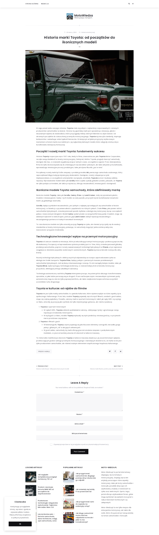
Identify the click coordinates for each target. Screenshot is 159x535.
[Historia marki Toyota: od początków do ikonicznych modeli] (79, 86)
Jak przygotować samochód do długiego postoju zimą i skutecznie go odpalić (86, 476)
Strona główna (31, 4)
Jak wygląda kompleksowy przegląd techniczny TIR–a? (47, 477)
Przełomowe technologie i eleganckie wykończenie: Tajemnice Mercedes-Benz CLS (48, 504)
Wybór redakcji (44, 351)
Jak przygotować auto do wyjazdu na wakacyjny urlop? (85, 504)
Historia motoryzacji (88, 32)
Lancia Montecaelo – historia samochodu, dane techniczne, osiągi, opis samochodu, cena (47, 517)
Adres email (79, 424)
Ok (20, 524)
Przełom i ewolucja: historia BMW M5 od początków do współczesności (46, 490)
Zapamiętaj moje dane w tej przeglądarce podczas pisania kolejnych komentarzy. (81, 444)
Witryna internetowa (79, 433)
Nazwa (79, 414)
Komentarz (79, 392)
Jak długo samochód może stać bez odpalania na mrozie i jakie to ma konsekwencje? (84, 517)
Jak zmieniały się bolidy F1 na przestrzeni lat (85, 490)
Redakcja (45, 4)
